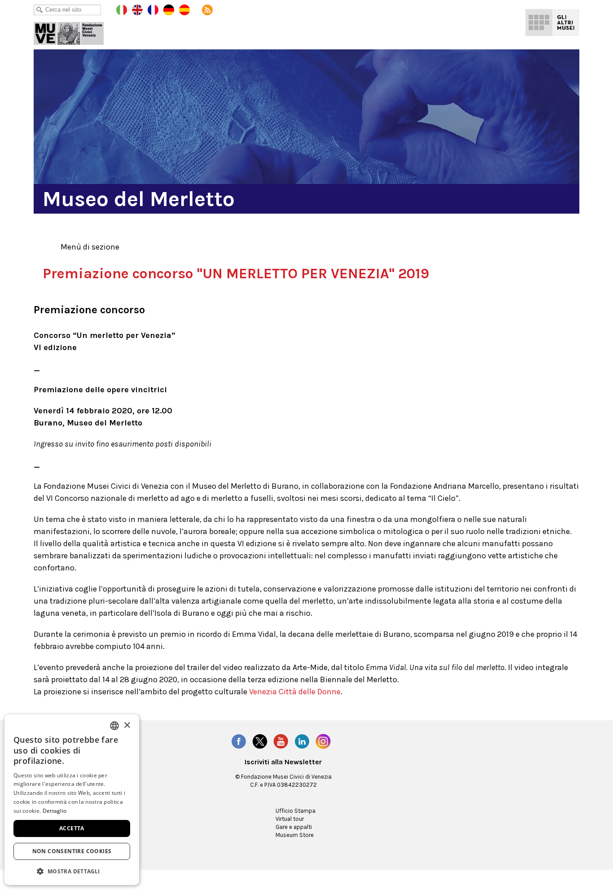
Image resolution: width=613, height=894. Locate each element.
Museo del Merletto (75, 31)
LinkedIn (302, 741)
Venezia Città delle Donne (295, 692)
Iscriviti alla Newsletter (283, 762)
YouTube (281, 741)
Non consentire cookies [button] (72, 851)
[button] (71, 871)
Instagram (323, 741)
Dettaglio (55, 811)
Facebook (238, 741)
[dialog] (71, 799)
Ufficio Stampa (295, 810)
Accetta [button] (71, 828)
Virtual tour (290, 818)
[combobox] (114, 725)
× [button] (126, 725)
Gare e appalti (294, 827)
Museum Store (295, 835)
